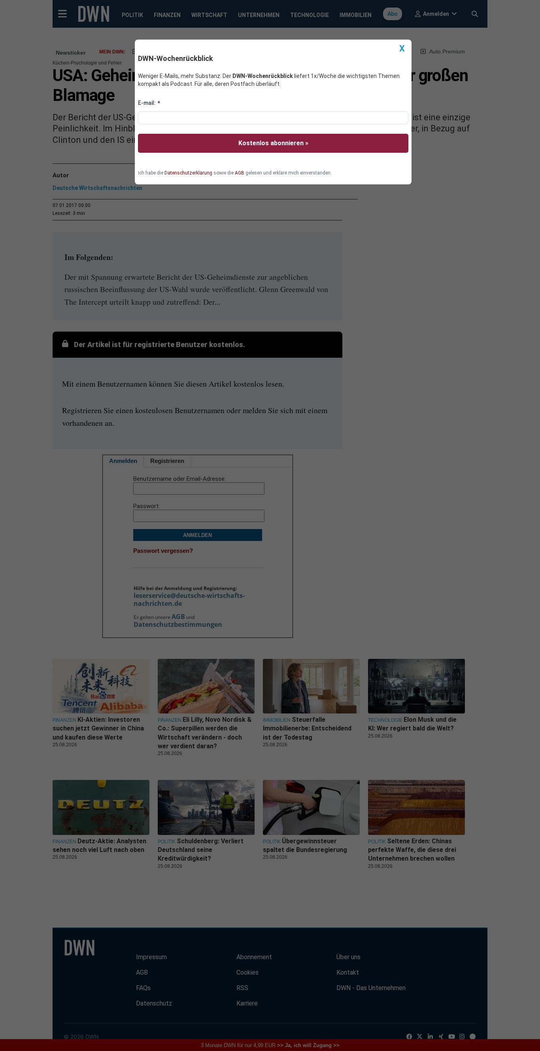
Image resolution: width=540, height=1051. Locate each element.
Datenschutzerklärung (188, 173)
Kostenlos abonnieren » (273, 143)
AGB (239, 173)
